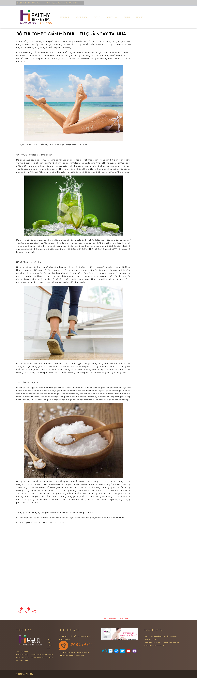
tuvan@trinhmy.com (157, 645)
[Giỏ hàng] (110, 652)
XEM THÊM (24, 660)
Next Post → (125, 618)
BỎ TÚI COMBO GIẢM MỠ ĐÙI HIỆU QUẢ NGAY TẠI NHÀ (71, 34)
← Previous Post (108, 618)
